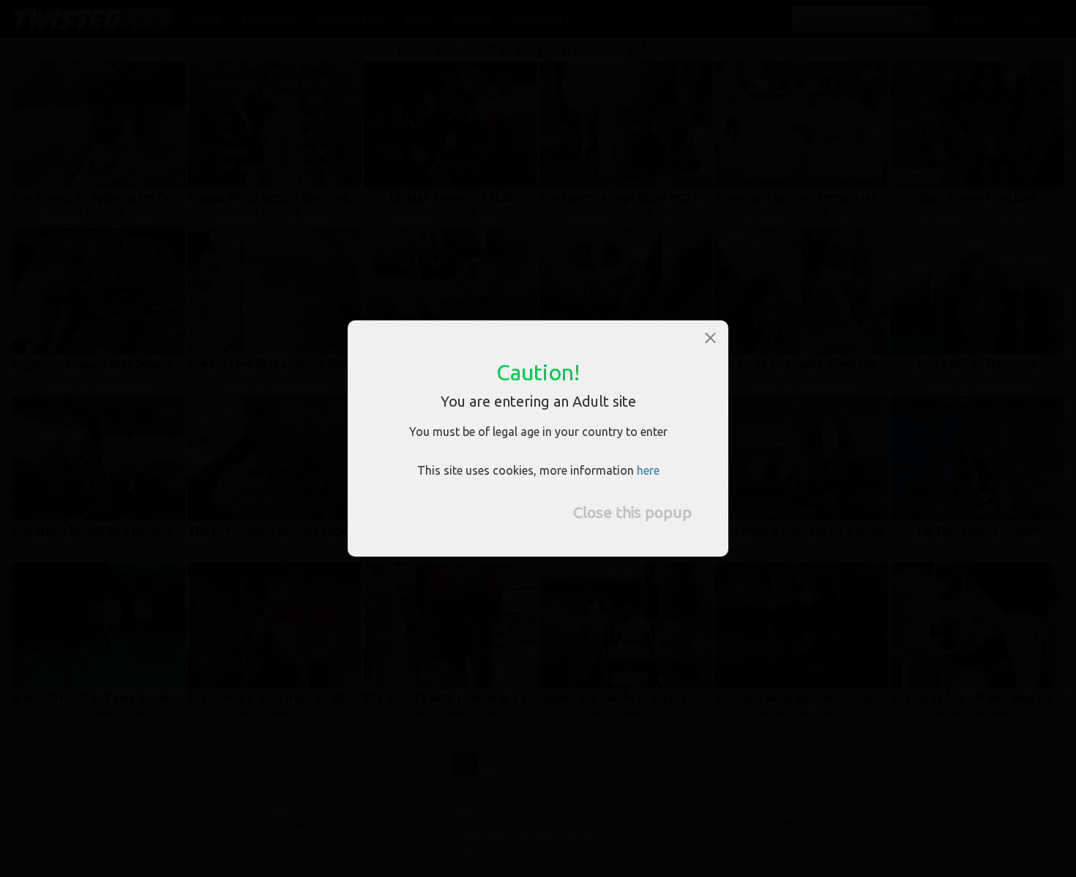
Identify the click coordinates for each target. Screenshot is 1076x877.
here (648, 470)
